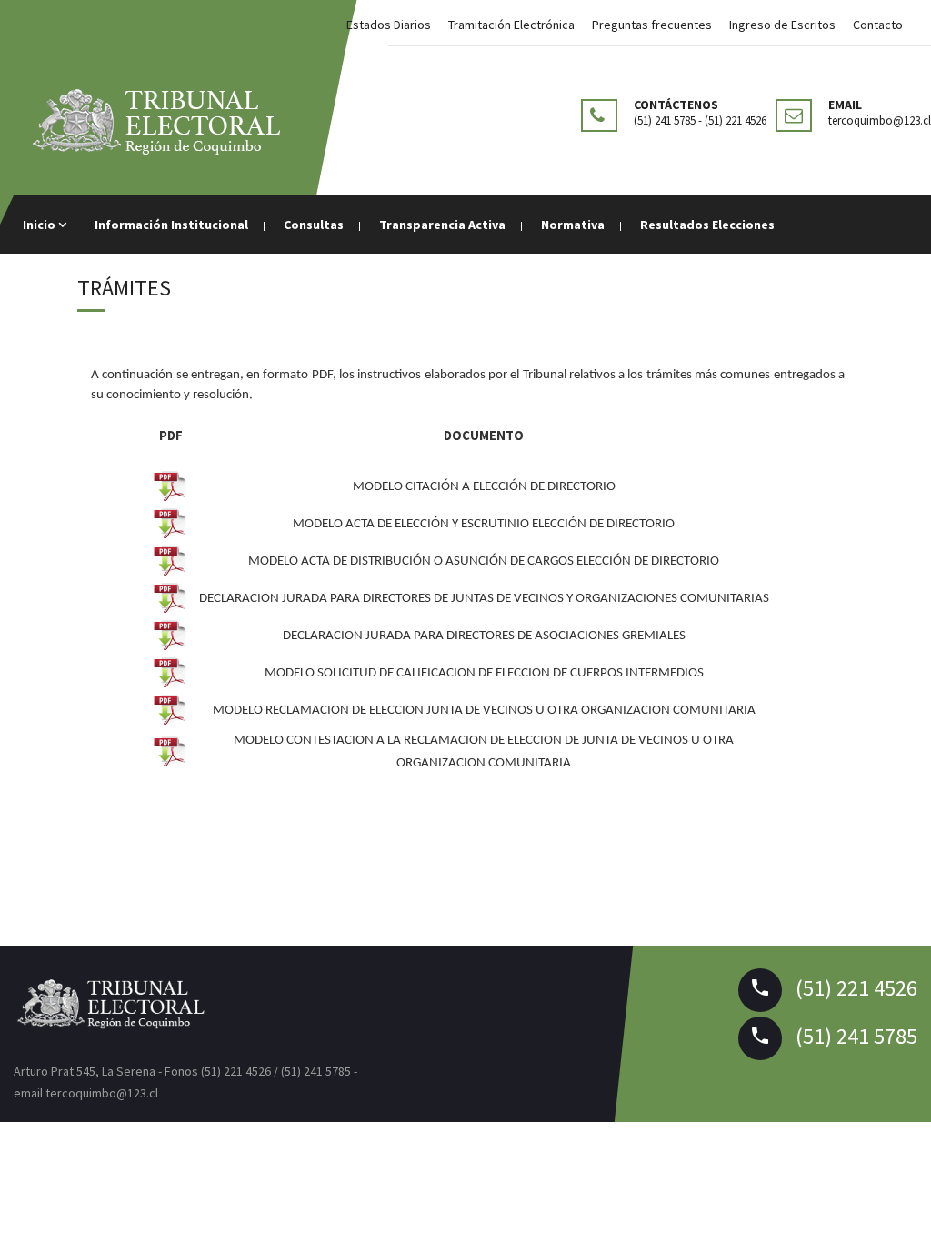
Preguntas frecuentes (652, 24)
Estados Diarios (388, 24)
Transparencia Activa (442, 224)
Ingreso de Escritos (782, 24)
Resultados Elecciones (707, 224)
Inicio (40, 224)
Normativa (573, 224)
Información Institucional (171, 224)
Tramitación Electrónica (511, 24)
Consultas (314, 224)
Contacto (878, 24)
